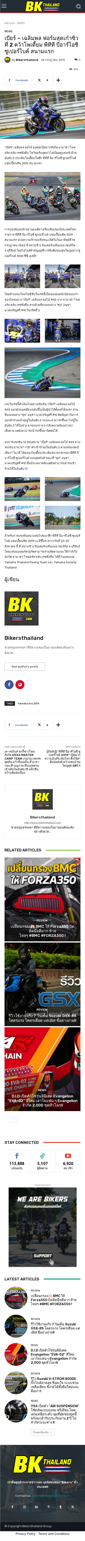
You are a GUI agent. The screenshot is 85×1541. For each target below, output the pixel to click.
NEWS (21, 23)
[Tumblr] (60, 1507)
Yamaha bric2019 (28, 703)
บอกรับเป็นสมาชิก (68, 1153)
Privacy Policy (25, 1534)
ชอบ (17, 1153)
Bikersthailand (27, 59)
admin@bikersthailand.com (51, 1495)
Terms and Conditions (54, 1534)
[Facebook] (12, 1507)
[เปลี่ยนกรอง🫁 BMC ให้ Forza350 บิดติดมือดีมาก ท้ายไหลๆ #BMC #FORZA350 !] (42, 899)
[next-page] (14, 1120)
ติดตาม (42, 1153)
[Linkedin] (36, 1507)
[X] (72, 1507)
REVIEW (42, 920)
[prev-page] (7, 1120)
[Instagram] (24, 1507)
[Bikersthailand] (8, 60)
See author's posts (25, 666)
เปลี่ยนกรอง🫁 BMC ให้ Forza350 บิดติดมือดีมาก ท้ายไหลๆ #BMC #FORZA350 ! (42, 931)
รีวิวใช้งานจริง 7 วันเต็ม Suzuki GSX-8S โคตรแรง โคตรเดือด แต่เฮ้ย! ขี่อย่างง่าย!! (42, 1017)
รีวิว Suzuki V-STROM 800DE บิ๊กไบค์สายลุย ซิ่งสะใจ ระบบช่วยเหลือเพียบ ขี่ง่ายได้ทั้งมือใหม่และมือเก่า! (55, 1385)
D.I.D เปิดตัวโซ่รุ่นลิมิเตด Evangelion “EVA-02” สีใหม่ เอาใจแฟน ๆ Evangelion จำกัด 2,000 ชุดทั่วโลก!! (42, 1101)
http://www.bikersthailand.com (42, 823)
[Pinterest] (48, 1507)
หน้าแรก (10, 23)
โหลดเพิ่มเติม (41, 1432)
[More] (58, 80)
